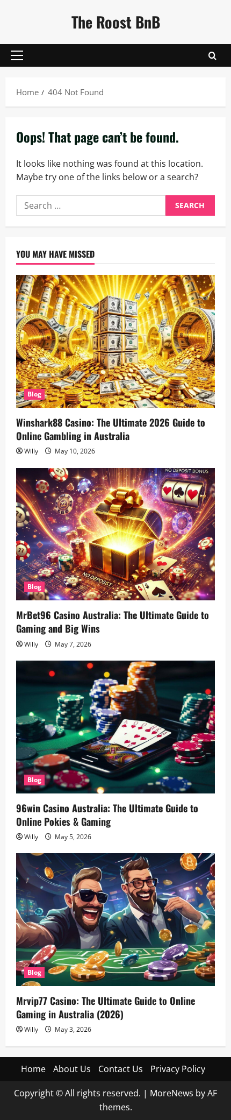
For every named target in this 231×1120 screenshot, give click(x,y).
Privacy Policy (177, 1069)
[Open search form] (212, 55)
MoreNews (171, 1093)
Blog (34, 394)
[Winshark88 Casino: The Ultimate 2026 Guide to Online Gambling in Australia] (115, 341)
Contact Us (120, 1069)
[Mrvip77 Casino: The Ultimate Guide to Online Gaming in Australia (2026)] (115, 919)
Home (33, 1069)
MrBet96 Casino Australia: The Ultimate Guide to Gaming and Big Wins (112, 621)
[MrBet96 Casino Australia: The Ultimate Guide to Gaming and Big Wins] (115, 534)
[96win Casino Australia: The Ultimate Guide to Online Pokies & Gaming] (115, 727)
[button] (16, 55)
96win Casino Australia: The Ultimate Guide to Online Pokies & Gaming (107, 814)
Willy (31, 451)
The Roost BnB (115, 22)
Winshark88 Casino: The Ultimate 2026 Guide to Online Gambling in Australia (110, 429)
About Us (72, 1069)
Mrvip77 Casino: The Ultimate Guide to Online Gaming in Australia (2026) (105, 1007)
